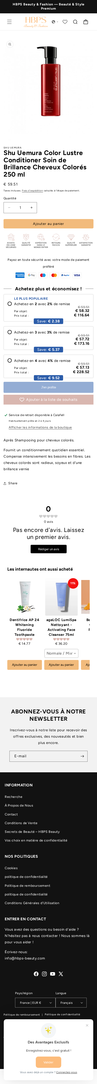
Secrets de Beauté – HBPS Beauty (32, 832)
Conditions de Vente (21, 823)
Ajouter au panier (24, 665)
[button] (9, 22)
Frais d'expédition (32, 190)
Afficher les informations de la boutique (40, 427)
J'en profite (48, 387)
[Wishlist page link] (65, 21)
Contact (11, 814)
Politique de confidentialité (62, 1014)
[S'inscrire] (82, 756)
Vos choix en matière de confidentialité (36, 840)
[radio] (48, 310)
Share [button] (13, 483)
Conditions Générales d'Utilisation (32, 903)
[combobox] (61, 653)
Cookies (11, 868)
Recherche (13, 797)
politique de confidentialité (26, 877)
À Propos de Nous (19, 805)
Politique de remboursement (27, 886)
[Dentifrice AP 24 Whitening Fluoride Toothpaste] (25, 597)
